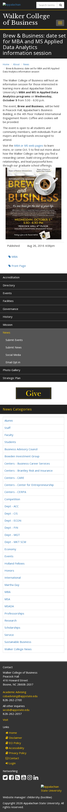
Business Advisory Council (20, 449)
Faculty (8, 435)
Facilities (8, 301)
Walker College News (18, 649)
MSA (7, 599)
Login (12, 763)
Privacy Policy (17, 753)
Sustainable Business (17, 642)
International (12, 577)
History (7, 316)
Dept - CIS (11, 513)
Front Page (18, 266)
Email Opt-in (13, 362)
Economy (10, 549)
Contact (13, 758)
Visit (5, 720)
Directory (9, 285)
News (26, 64)
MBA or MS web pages (28, 145)
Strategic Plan (11, 378)
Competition (12, 499)
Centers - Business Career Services (27, 463)
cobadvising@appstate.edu (20, 696)
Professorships (14, 613)
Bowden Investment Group (21, 456)
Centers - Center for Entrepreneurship (29, 485)
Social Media (13, 355)
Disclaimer (15, 738)
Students (10, 442)
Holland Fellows (14, 563)
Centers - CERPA (15, 492)
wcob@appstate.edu (16, 710)
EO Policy (14, 743)
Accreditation (11, 277)
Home (6, 64)
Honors (9, 570)
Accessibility (16, 748)
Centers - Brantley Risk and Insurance (28, 470)
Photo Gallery (11, 370)
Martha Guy (11, 585)
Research (10, 620)
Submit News (14, 347)
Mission (7, 324)
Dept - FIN (11, 527)
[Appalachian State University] (17, 5)
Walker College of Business (26, 19)
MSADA (9, 606)
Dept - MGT (12, 535)
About (16, 64)
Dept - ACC (11, 506)
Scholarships (12, 627)
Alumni (8, 420)
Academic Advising (14, 692)
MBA (14, 256)
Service (9, 635)
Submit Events (14, 340)
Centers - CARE (14, 478)
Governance (10, 309)
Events (7, 293)
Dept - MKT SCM (15, 542)
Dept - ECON (12, 520)
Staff (7, 428)
